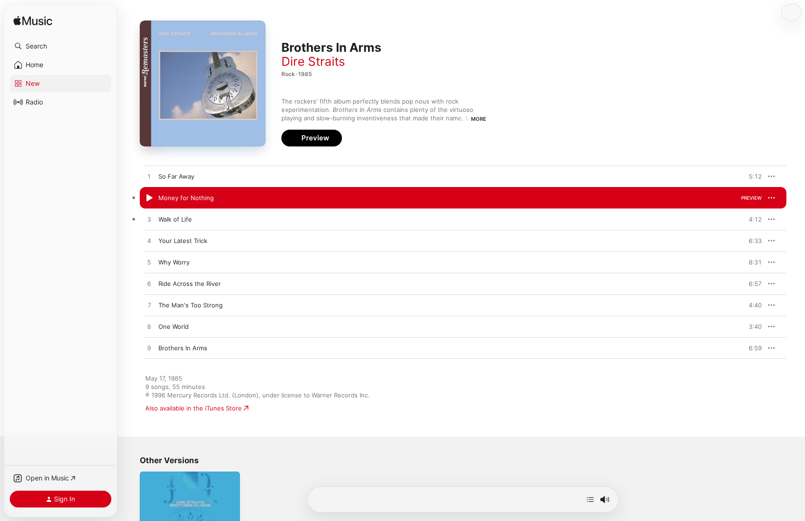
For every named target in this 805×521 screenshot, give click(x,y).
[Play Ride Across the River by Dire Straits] (149, 284)
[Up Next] (590, 499)
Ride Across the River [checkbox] (189, 283)
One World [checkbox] (173, 326)
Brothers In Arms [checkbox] (182, 348)
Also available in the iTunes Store (193, 408)
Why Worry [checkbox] (174, 262)
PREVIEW (751, 176)
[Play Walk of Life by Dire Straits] (149, 219)
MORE (478, 119)
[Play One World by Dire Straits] (149, 327)
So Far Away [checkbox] (176, 176)
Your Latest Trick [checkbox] (182, 240)
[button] (60, 46)
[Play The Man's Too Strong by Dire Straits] (149, 305)
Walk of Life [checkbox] (175, 219)
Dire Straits (313, 61)
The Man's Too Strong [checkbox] (190, 305)
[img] (33, 21)
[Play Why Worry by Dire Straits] (149, 262)
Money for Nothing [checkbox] (186, 197)
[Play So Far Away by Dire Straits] (149, 177)
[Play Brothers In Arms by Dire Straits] (149, 348)
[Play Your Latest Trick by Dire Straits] (149, 241)
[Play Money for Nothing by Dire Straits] (149, 198)
